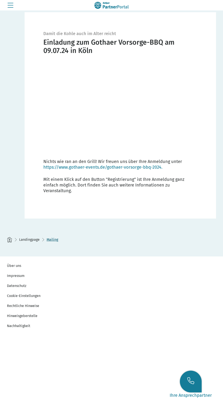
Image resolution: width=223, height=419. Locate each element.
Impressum (16, 276)
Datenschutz (16, 286)
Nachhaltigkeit (18, 326)
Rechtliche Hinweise (23, 306)
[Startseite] (9, 239)
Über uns (14, 266)
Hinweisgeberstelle (22, 316)
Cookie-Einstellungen (24, 296)
